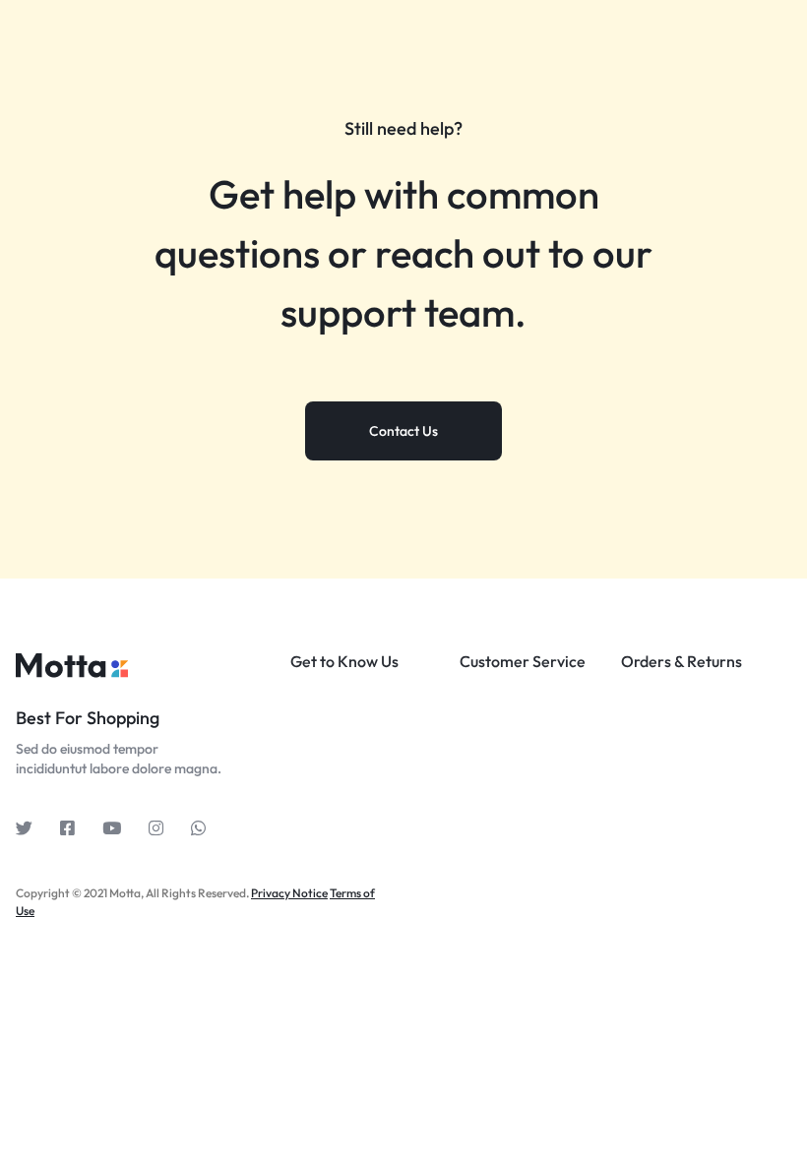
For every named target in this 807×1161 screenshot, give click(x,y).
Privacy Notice (289, 893)
